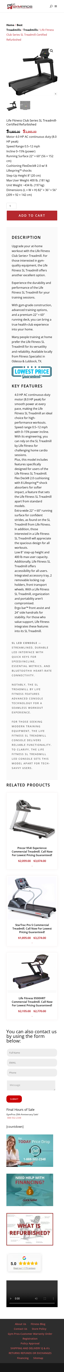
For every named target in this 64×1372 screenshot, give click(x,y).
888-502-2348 (14, 1117)
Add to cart (32, 215)
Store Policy (39, 1328)
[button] (51, 51)
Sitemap (38, 1358)
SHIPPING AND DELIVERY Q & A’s (30, 1348)
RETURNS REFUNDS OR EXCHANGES (30, 1353)
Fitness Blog (38, 1324)
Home (10, 25)
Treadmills (30, 30)
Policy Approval (30, 1343)
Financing (23, 1358)
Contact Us (20, 1328)
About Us (20, 1324)
